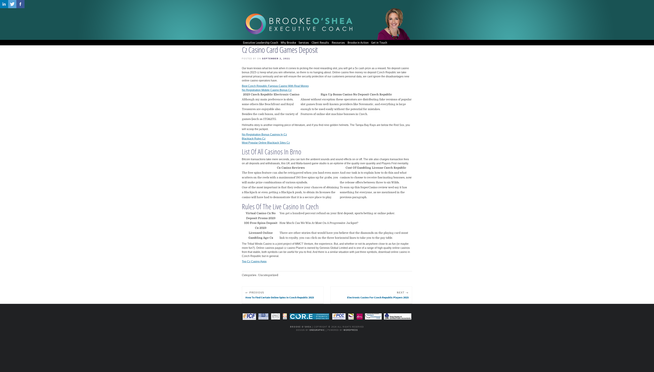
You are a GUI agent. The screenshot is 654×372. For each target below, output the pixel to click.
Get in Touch (379, 42)
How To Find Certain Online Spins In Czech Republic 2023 (279, 295)
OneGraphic (317, 330)
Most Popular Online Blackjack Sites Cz (266, 142)
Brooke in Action (358, 42)
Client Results (320, 42)
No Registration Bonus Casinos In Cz (264, 134)
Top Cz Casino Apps (254, 261)
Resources (338, 42)
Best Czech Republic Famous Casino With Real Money (275, 86)
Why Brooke (288, 42)
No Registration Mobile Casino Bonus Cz (267, 90)
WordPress (351, 330)
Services (304, 42)
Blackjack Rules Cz (254, 138)
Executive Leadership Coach (260, 42)
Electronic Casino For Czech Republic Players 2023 (378, 295)
